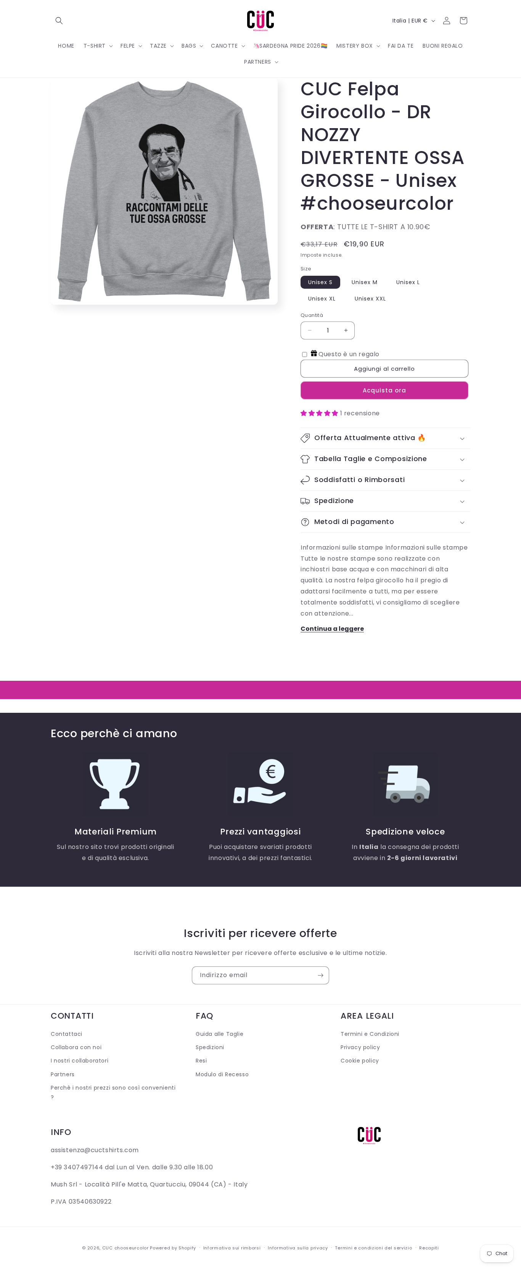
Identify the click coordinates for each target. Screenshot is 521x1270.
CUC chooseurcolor (125, 1248)
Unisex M (365, 282)
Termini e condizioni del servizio (373, 1247)
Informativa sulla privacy (298, 1247)
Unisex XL (322, 298)
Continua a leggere (332, 628)
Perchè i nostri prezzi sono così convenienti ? (113, 1092)
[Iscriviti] (320, 975)
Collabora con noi (76, 1047)
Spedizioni (210, 1047)
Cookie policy (360, 1061)
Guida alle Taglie (219, 1034)
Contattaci (66, 1034)
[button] (59, 20)
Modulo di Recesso (222, 1074)
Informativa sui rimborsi (232, 1247)
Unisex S (320, 282)
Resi (201, 1061)
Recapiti (429, 1247)
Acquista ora (384, 390)
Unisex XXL (370, 298)
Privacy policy (360, 1047)
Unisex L (408, 282)
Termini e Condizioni (370, 1034)
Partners (63, 1074)
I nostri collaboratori (79, 1061)
